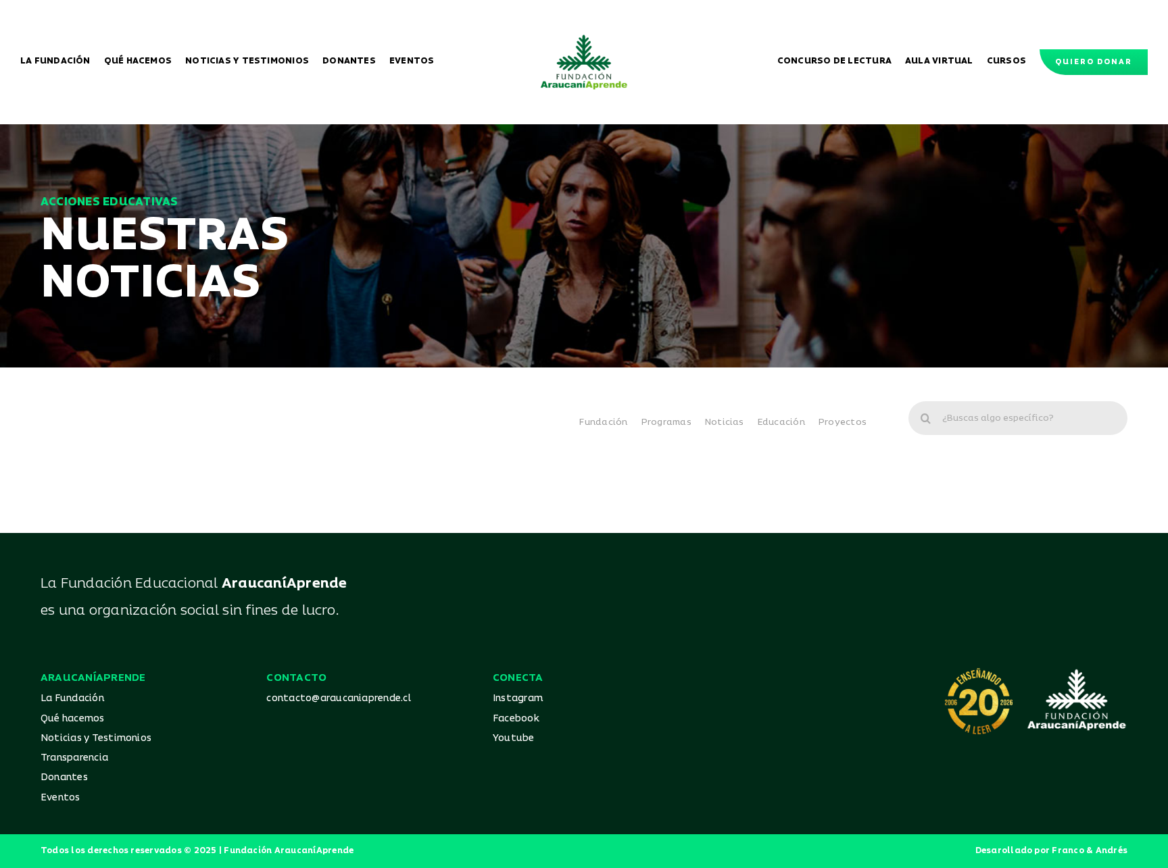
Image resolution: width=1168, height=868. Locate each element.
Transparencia (74, 757)
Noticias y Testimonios (96, 738)
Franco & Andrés (1089, 850)
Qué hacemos (73, 718)
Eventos (60, 797)
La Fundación (72, 698)
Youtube (514, 738)
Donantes (64, 777)
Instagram (518, 698)
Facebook (516, 718)
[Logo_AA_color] (584, 39)
